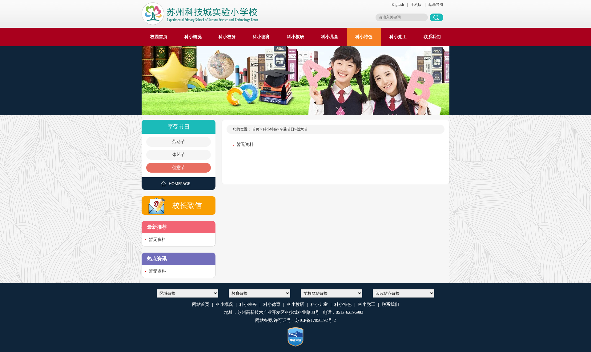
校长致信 (187, 206)
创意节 (178, 167)
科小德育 (261, 36)
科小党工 (398, 36)
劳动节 (178, 141)
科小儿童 (329, 36)
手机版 (416, 4)
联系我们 (432, 36)
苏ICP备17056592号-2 (315, 320)
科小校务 (227, 36)
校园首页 (158, 36)
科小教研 (295, 36)
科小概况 (193, 36)
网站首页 (200, 304)
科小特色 (363, 36)
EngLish (398, 4)
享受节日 (286, 129)
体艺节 (178, 154)
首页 (255, 129)
